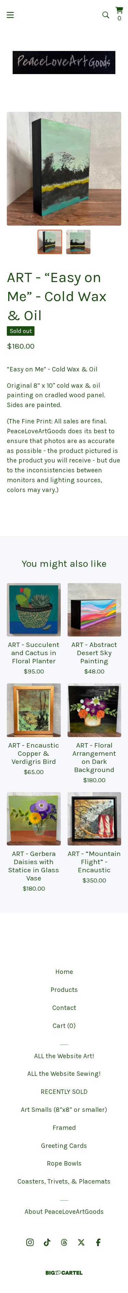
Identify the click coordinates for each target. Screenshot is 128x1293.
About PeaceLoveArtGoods (64, 1212)
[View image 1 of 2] (50, 242)
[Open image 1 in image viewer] (64, 169)
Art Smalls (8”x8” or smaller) (64, 1110)
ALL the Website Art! (64, 1056)
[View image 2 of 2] (78, 242)
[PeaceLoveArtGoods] (64, 62)
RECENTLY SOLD (64, 1092)
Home (64, 972)
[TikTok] (47, 1242)
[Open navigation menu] (10, 15)
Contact (64, 1008)
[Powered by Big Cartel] (64, 1273)
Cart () (64, 1026)
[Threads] (64, 1242)
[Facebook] (98, 1242)
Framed (64, 1128)
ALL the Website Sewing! (64, 1074)
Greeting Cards (64, 1146)
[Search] (106, 15)
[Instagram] (30, 1242)
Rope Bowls (64, 1163)
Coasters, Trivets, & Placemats (64, 1181)
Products (64, 990)
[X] (81, 1242)
